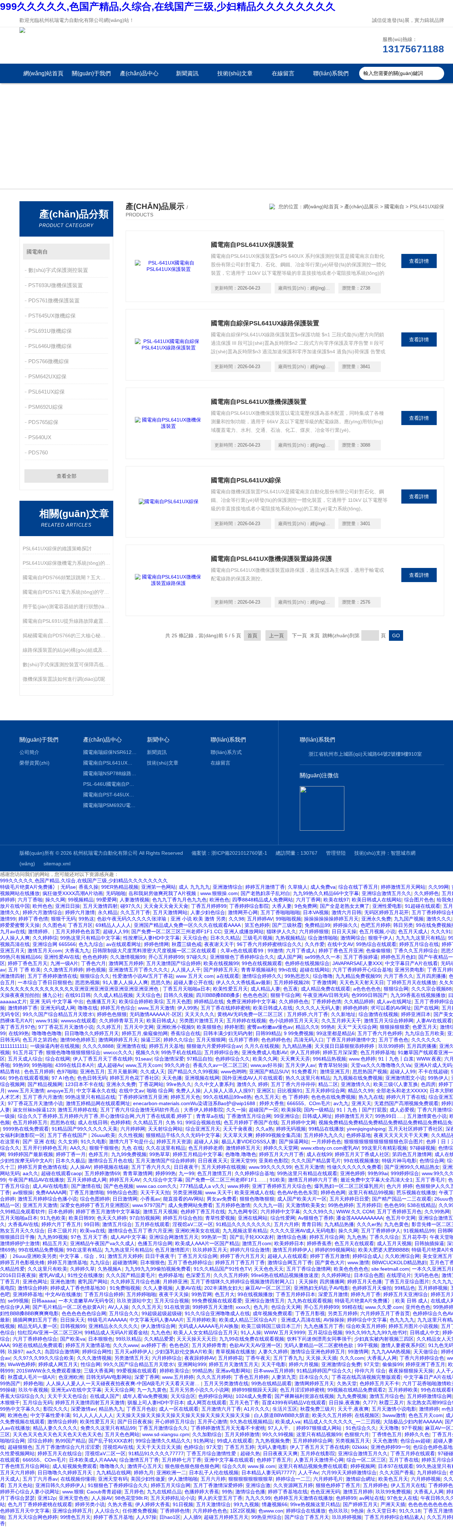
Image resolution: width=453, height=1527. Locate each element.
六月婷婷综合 (167, 1358)
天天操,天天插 (321, 1358)
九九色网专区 (243, 1211)
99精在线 (352, 1307)
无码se (68, 887)
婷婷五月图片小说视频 (413, 1326)
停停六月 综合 (370, 1371)
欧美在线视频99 (221, 963)
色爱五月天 (424, 1027)
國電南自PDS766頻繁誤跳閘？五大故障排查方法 (66, 577)
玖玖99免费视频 (393, 1491)
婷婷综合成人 (367, 1256)
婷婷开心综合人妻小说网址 (29, 1491)
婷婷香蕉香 (319, 1243)
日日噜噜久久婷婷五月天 (91, 1033)
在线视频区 (367, 1415)
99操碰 (8, 1390)
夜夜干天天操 (174, 1294)
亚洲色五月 (92, 1071)
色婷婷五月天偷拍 (372, 1288)
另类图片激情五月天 (201, 1020)
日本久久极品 (70, 1160)
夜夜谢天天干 (219, 944)
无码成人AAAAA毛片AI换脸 (208, 1326)
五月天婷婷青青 (209, 1345)
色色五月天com (425, 1415)
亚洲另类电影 (409, 969)
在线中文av (131, 1090)
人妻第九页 (283, 1377)
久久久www (125, 1345)
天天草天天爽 (238, 1135)
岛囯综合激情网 (62, 1351)
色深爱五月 (198, 1275)
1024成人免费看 (254, 1396)
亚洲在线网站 (253, 1218)
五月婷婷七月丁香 (181, 1460)
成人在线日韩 (93, 1122)
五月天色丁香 (244, 1402)
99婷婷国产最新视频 (30, 1154)
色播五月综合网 (155, 1243)
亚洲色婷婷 (352, 1173)
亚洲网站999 (192, 1364)
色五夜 (290, 989)
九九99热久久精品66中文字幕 (326, 893)
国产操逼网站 (294, 1141)
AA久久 (78, 1148)
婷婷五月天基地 (166, 1046)
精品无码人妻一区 (37, 1326)
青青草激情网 (138, 1173)
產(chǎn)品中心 (139, 73)
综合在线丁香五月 (358, 887)
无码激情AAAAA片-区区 (156, 1014)
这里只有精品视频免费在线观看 (313, 1466)
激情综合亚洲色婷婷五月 (318, 1351)
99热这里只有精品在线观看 (307, 1173)
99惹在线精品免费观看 (37, 1345)
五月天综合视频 (171, 1301)
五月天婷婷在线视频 (223, 1167)
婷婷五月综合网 (326, 1237)
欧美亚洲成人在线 (254, 1192)
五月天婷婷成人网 (87, 1180)
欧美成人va (287, 1421)
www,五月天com (144, 1065)
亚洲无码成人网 (57, 1008)
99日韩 (91, 1224)
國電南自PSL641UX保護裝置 (252, 244)
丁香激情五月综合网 (248, 1116)
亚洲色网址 (35, 1281)
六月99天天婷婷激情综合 (349, 1472)
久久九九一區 (268, 1205)
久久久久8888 (98, 1046)
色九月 (260, 1307)
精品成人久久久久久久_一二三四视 (341, 1421)
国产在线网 (426, 1008)
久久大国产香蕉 (396, 1472)
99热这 (86, 919)
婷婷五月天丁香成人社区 (362, 1154)
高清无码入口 (308, 1040)
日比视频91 (290, 1090)
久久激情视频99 (127, 957)
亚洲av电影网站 (233, 1371)
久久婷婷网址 (336, 1275)
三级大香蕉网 (99, 1371)
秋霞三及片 (391, 1402)
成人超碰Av (110, 1065)
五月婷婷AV (260, 919)
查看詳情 (419, 261)
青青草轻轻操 (333, 1065)
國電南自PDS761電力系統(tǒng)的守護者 (66, 592)
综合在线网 (57, 1059)
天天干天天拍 (155, 1192)
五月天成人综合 (25, 1059)
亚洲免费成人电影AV (264, 1052)
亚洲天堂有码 (113, 1479)
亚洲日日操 (67, 906)
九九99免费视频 (129, 1154)
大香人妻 (282, 906)
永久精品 (107, 912)
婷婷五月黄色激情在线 (42, 1167)
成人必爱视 (402, 1110)
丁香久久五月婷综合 (416, 950)
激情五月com (256, 1243)
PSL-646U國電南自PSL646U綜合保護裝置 (110, 784)
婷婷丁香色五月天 (27, 963)
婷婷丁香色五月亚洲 (341, 950)
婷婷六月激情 (80, 912)
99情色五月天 (75, 1517)
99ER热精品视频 (119, 887)
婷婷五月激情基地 (67, 1262)
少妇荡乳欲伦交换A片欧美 (184, 1351)
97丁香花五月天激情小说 (65, 1027)
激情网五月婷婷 (126, 963)
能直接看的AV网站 (183, 1199)
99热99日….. (389, 1116)
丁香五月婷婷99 (208, 906)
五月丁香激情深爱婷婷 (218, 1485)
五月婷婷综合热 (221, 1052)
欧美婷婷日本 (289, 1243)
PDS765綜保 (43, 422)
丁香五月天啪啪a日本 (186, 989)
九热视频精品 (290, 938)
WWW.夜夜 (429, 1059)
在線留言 (283, 73)
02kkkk (360, 1447)
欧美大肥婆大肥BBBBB (383, 1250)
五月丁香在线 (404, 1460)
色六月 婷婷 (399, 1186)
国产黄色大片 (330, 1262)
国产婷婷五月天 (220, 969)
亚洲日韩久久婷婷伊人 (60, 1485)
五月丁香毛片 (430, 1180)
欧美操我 (291, 1110)
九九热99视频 (53, 1237)
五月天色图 (178, 1001)
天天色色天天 (268, 1269)
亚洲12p (47, 1498)
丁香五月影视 (310, 1313)
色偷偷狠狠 (378, 950)
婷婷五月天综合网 (170, 1485)
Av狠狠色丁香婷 (315, 1218)
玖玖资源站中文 (134, 1301)
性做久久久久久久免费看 (354, 1167)
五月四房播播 (431, 976)
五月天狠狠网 (211, 1040)
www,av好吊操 (266, 1065)
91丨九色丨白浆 (396, 1059)
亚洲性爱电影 (387, 906)
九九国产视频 (409, 919)
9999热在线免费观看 (26, 1129)
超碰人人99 (115, 931)
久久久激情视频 (94, 1358)
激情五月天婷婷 (125, 1256)
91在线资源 (177, 1307)
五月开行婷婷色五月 (45, 1148)
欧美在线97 (336, 899)
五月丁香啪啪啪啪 (280, 912)
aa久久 (30, 1173)
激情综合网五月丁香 (290, 1262)
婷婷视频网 (362, 1466)
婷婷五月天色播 (364, 1281)
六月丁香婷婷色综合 (35, 1339)
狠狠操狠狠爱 (394, 1027)
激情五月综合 (117, 1224)
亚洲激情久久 (356, 1084)
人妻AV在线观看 (434, 1020)
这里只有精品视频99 (319, 1434)
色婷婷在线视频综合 (307, 963)
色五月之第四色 (40, 1040)
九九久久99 (258, 1498)
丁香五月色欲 (141, 1409)
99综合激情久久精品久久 (163, 1441)
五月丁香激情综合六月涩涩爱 (67, 1447)
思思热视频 (87, 982)
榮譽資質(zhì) (34, 763)
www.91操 (47, 1020)
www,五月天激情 (156, 1008)
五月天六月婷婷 (17, 1472)
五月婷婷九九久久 (323, 1135)
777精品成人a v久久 (202, 1186)
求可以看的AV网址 (391, 1008)
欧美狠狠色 (209, 1027)
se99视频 (18, 1301)
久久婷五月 (108, 1027)
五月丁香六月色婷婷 (379, 1033)
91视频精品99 (419, 1230)
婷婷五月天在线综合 (60, 1453)
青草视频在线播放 (235, 1351)
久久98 (236, 919)
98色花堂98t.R (131, 1498)
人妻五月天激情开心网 (319, 1460)
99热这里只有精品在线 (90, 1097)
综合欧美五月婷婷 (366, 1326)
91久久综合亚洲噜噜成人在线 (217, 1313)
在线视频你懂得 (78, 1479)
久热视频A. (110, 1269)
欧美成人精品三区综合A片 (248, 1320)
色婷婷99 (346, 1498)
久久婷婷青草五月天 (121, 1020)
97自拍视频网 (145, 1218)
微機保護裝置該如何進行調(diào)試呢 (64, 679)
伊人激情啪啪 (183, 1479)
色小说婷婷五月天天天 (294, 1020)
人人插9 (192, 1517)
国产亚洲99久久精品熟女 (412, 1167)
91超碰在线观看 (422, 906)
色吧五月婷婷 (375, 925)
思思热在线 (62, 1122)
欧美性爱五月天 (230, 989)
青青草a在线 (210, 1116)
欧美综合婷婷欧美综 (141, 1001)
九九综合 (100, 1262)
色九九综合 (91, 944)
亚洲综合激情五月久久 (386, 893)
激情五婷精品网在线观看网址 (98, 1103)
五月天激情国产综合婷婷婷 (165, 1160)
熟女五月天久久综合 (22, 1230)
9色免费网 (305, 906)
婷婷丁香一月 (71, 1154)
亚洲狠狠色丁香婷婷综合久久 (242, 957)
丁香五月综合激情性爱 (212, 1453)
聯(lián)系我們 (331, 73)
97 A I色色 (63, 1078)
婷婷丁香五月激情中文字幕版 (108, 1211)
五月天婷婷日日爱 (349, 1199)
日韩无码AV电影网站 (109, 1377)
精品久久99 (360, 1090)
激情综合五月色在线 (110, 1160)
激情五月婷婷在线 (77, 1110)
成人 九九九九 (194, 887)
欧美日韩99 (81, 1218)
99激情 (275, 950)
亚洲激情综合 (227, 887)
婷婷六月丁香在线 (406, 1097)
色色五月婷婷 (39, 1071)
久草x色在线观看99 (242, 950)
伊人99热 (187, 1008)
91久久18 (409, 1511)
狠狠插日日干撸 (17, 1237)
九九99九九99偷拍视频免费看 (158, 1269)
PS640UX (39, 437)
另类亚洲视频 (187, 1192)
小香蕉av (150, 1199)
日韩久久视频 (178, 995)
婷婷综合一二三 (293, 1479)
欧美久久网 (265, 1059)
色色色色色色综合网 (84, 1313)
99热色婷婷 (341, 1205)
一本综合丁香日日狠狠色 (45, 982)
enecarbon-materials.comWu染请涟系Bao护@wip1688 (195, 1103)
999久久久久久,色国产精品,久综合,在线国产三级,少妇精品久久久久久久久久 (168, 6)
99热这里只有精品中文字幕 (90, 938)
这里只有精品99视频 (371, 1192)
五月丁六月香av (40, 1479)
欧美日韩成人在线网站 (376, 899)
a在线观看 (228, 976)
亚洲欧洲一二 (171, 1472)
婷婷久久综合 (178, 1040)
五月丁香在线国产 (67, 1135)
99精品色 (405, 1288)
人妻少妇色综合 (207, 912)
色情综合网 (431, 1160)
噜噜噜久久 (112, 1466)
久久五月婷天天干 (341, 1020)
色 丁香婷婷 (295, 1097)
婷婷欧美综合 (174, 1371)
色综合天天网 (286, 1307)
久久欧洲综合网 (402, 1256)
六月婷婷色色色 (210, 1511)
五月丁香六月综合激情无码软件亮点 (140, 1110)
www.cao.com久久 (156, 1186)
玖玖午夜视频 (33, 1390)
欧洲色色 (219, 899)
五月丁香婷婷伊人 (381, 1230)
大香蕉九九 (77, 950)
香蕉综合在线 (185, 1033)
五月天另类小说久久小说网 (199, 1390)
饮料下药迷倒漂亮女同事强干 (319, 1339)
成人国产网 (289, 957)
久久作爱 (315, 944)
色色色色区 (255, 995)
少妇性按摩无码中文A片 (26, 1160)
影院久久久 (55, 1409)
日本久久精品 (225, 938)
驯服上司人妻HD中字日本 (155, 1402)
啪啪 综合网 (160, 1090)
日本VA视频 (316, 912)
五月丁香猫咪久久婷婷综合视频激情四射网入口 (243, 1281)
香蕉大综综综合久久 (22, 1396)
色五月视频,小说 (377, 931)
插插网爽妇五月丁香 (35, 1320)
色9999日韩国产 (369, 995)
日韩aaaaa (43, 1301)
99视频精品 (80, 899)
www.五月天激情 (26, 1090)
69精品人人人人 (113, 925)
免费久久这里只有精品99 (108, 1428)
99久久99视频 (277, 1434)
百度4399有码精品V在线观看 (294, 1402)
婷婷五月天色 (185, 1097)
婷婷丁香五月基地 (113, 1517)
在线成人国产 (105, 1396)
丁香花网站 (151, 1084)
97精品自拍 (199, 1059)
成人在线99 (319, 1154)
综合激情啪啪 (323, 938)
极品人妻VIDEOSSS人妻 (249, 1141)
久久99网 (438, 887)
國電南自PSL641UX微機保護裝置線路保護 (271, 558)
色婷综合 (193, 1447)
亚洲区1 (265, 1090)
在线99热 (18, 1033)
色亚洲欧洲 (70, 1377)
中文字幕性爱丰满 (50, 1415)
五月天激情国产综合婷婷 (173, 963)
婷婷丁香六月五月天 (242, 1256)
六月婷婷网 (132, 1129)
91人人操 (251, 1332)
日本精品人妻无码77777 (268, 1472)
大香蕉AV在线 (23, 1224)
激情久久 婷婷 (252, 1084)
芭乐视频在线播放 (416, 1192)
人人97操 (146, 1517)
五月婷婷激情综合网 (429, 1396)
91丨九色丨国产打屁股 (362, 1110)
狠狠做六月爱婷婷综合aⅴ (214, 1046)
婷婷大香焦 (271, 1103)
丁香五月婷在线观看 (412, 1453)
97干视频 (412, 1428)
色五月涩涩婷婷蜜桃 (302, 1390)
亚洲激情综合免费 (341, 1364)
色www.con (270, 1511)
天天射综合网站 (165, 1129)
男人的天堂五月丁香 (220, 1498)
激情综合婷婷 (32, 1288)
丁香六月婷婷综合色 (422, 1358)
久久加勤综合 (207, 1434)
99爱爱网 (106, 899)
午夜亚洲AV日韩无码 (326, 995)
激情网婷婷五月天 (118, 1040)
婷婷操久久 (345, 925)
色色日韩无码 (92, 1078)
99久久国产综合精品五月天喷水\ (58, 1014)
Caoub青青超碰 (104, 1491)
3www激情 (394, 1415)
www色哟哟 (233, 1071)
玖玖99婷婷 (391, 1046)
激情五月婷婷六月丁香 (313, 1180)
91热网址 (204, 1441)
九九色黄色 (396, 1224)
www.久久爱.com (384, 1307)
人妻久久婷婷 (273, 1351)
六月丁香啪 (30, 899)
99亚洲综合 (286, 1116)
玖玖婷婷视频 (347, 1517)
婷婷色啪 (33, 1383)
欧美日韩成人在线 (273, 1008)
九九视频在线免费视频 (358, 1078)
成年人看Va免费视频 (145, 1396)
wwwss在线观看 (78, 1020)
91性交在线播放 (85, 1275)
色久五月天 (266, 1097)
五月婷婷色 (375, 1485)
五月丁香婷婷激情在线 (52, 976)
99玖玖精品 (128, 1339)
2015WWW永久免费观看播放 (48, 1371)
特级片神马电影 (399, 1160)
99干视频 (367, 1345)
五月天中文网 (139, 1027)
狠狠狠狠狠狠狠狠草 (250, 1479)
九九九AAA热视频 (391, 1351)
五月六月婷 (286, 1224)
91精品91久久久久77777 (156, 1453)
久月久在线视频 (262, 1046)
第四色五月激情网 (412, 1154)
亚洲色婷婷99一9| (390, 1447)
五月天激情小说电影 (394, 1409)
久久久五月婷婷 (230, 1275)
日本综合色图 (369, 1275)
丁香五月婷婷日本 (295, 1294)
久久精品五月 (148, 1122)
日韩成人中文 (425, 1332)
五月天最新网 (122, 1071)
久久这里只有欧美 (47, 1269)
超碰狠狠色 (20, 1447)
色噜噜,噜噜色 (240, 1154)
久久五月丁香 (135, 912)
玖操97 (15, 1351)
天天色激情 (385, 1441)
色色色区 (179, 1345)
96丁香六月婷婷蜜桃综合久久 (269, 944)
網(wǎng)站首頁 (43, 73)
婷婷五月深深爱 (340, 1052)
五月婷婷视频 (433, 1288)
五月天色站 (20, 1485)
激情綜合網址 (360, 1479)
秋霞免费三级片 (317, 1409)
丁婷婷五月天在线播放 (411, 982)
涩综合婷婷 (40, 1441)
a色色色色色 (367, 989)
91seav (143, 1059)
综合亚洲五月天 (202, 1129)
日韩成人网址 (317, 1116)
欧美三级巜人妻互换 (395, 1084)
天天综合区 (183, 1396)
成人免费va (323, 887)
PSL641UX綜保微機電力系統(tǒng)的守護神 (66, 563)
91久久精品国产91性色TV (222, 1269)
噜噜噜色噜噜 (47, 1033)
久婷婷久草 (82, 1269)
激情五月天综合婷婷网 (388, 1020)
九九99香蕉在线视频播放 (418, 995)
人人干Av (308, 1472)
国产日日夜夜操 (134, 1421)
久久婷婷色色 (294, 1001)
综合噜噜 (323, 976)
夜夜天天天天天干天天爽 (401, 1135)
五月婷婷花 (230, 1358)
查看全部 (66, 476)
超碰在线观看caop (61, 1173)
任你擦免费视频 (139, 1511)
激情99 (8, 919)
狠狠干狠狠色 (104, 1148)
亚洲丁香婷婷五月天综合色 (281, 1186)
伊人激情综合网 (158, 1326)
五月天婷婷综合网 (325, 1090)
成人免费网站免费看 (190, 1205)
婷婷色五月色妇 (398, 957)
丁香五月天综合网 (197, 1256)
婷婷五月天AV (124, 1180)
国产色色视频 (118, 1186)
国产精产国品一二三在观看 (401, 1199)
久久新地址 (343, 1014)
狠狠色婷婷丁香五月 (338, 1485)
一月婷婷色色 (326, 1141)
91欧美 (277, 1180)
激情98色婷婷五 (78, 1040)
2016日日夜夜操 (18, 1275)
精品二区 (328, 1084)
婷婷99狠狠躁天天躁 (254, 1390)
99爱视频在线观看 (136, 1371)
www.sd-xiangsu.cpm (165, 1434)
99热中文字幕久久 (20, 1409)
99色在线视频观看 (262, 963)
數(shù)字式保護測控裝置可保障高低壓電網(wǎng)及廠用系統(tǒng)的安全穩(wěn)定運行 (66, 664)
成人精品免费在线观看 (325, 989)
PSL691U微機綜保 (50, 331)
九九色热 (357, 1237)
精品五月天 (54, 1243)
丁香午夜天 (258, 1358)
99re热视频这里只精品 (315, 1504)
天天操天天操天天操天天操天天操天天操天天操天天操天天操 (183, 1415)
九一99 (186, 1173)
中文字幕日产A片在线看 (411, 963)
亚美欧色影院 (273, 1160)
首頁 (252, 635)
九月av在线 (12, 931)
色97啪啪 (67, 1071)
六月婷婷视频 (426, 1479)
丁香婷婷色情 (326, 1001)
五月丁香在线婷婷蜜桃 (225, 1008)
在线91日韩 (78, 995)
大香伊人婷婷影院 (203, 1110)
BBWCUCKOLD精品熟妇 (399, 1262)
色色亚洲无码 (325, 1491)
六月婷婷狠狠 (314, 931)
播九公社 (52, 995)
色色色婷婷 (94, 957)
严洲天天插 (392, 1504)
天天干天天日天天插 (158, 1447)
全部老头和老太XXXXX (401, 1090)
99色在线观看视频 (28, 1078)
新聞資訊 (187, 73)
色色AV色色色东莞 (297, 1192)
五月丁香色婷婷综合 (190, 1262)
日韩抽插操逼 (429, 1243)
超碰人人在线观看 (287, 1256)
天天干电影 (273, 1364)
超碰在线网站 (314, 969)
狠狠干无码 (63, 919)
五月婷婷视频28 (291, 982)
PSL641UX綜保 (46, 392)
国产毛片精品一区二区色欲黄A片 (69, 1307)
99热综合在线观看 (376, 944)
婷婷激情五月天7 (353, 1116)
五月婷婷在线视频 (246, 1020)
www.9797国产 (148, 1205)
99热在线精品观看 (271, 1383)
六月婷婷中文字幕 (280, 1211)
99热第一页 (214, 1237)
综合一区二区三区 (366, 1460)
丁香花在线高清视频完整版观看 (366, 1377)
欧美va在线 (92, 1230)
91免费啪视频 (125, 1288)
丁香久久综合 (384, 1237)
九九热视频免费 (272, 1441)
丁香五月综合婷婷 (104, 1294)
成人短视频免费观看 (74, 1466)
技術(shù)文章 (235, 73)
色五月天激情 (309, 1167)
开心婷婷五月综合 (175, 1421)
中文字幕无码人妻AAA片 (157, 1320)
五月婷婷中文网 (298, 1122)
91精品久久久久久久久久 (243, 1224)
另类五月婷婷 (342, 1313)
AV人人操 (118, 1307)
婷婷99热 (165, 1173)
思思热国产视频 (369, 1071)
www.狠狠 (73, 1491)
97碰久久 (197, 957)
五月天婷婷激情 (242, 1434)
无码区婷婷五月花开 (386, 912)
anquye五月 (60, 1090)
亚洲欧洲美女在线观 (197, 1230)
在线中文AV (340, 944)
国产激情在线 (86, 1186)
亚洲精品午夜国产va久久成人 (102, 1243)
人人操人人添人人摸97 (228, 1090)
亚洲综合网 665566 (54, 944)
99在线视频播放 (361, 1160)
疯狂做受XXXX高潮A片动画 (72, 893)
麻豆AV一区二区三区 (268, 1288)
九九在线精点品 (164, 1491)
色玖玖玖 (338, 1511)
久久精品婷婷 (359, 1001)
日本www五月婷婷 (273, 1371)
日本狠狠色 (152, 1262)
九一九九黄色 (152, 1390)
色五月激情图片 (172, 1250)
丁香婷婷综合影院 (249, 906)
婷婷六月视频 (304, 1364)
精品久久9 (307, 1027)
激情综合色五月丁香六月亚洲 (140, 1230)
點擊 (101, 252)
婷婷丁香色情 (33, 919)
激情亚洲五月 (335, 1071)
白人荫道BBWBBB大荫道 (281, 1415)
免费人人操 (188, 1090)
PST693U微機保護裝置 (55, 285)
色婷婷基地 (358, 1135)
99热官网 (201, 1294)
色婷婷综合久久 (232, 1059)
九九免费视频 (352, 1396)
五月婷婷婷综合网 (312, 1441)
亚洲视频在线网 (202, 1078)
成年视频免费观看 (272, 1313)
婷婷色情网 (156, 944)
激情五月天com (45, 950)
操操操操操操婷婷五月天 (331, 919)
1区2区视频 (243, 1511)
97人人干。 (280, 1428)
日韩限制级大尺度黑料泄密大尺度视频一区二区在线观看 (155, 950)
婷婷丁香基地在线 (288, 1491)
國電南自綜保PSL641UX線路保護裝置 (265, 323)
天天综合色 (195, 938)
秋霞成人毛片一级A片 (32, 1377)
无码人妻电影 (272, 1447)
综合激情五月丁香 (139, 1460)
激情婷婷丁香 (23, 1008)
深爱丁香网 (146, 1377)
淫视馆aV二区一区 (192, 1224)
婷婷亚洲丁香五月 (425, 1364)
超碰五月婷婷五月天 (226, 1517)
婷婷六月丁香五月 (61, 1224)
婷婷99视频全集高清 (278, 1135)
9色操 (357, 1511)
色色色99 (394, 1205)
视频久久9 (147, 1052)
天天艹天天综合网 (357, 1027)
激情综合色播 (291, 1237)
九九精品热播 (297, 1046)
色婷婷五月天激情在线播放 (303, 1498)
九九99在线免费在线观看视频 (251, 1339)
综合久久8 (233, 1466)
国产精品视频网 (45, 1084)
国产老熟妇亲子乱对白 (265, 893)
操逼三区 (151, 1040)
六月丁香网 (308, 899)
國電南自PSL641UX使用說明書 (110, 763)
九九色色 (161, 1332)
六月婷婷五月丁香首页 (385, 1313)
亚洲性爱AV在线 (62, 957)
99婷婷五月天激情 (213, 1307)
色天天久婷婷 (112, 1218)
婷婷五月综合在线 (419, 944)
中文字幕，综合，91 (82, 1256)
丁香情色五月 (387, 1434)
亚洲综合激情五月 (265, 1301)
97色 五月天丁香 (89, 1237)
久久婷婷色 (426, 893)
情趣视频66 (274, 1504)
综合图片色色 (419, 899)
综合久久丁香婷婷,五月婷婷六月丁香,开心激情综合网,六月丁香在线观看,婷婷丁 (105, 1116)
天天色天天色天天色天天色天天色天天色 (57, 1434)
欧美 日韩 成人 (411, 1301)
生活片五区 (285, 1409)
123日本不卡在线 (84, 1084)
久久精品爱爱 (159, 1339)
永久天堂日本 (381, 1511)
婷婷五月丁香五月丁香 (240, 1262)
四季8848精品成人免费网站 (262, 899)
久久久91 (441, 931)
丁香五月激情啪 (86, 1192)
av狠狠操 (23, 1192)
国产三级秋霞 (287, 925)
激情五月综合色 (386, 1396)
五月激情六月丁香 (221, 1409)
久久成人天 (152, 1071)
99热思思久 (297, 976)
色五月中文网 (400, 1218)
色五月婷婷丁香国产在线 (251, 1122)
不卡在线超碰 (433, 1071)
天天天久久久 (199, 1014)
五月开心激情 (212, 1421)
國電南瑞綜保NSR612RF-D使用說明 (110, 752)
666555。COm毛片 (309, 1103)
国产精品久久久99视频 (193, 1071)
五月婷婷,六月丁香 (307, 1014)
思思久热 (161, 982)
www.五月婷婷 (178, 1377)
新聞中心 (158, 740)
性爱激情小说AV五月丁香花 (143, 976)
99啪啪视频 (288, 919)
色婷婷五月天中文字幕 (25, 1511)
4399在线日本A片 (74, 1065)
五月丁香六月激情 (42, 1097)
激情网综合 (352, 938)
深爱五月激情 (333, 1294)
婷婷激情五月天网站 (403, 887)
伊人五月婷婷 (305, 1052)
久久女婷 (68, 1141)
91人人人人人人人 (93, 1415)
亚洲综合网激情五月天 (174, 1237)
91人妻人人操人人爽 (125, 982)
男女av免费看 (222, 1199)
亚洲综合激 (258, 1485)
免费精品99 (317, 925)
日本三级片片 (62, 1230)
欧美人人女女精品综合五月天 (205, 1332)
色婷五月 (98, 1154)
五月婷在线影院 (317, 1453)
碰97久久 (130, 906)
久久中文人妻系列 (214, 1084)
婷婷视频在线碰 (111, 1167)
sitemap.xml (57, 863)
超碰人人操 (206, 1141)
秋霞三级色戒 (186, 944)
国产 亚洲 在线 (39, 1141)
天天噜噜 (389, 1428)
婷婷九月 (144, 1472)
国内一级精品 (319, 1110)
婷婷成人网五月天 (58, 1364)
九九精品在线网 (113, 1472)
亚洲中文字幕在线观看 (229, 1460)
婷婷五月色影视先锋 (22, 1262)
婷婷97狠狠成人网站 (319, 1428)
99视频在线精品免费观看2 (356, 1390)
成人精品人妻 (265, 989)
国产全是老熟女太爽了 (344, 906)
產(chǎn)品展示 (361, 206)
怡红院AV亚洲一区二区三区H (50, 1332)
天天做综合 (425, 1351)
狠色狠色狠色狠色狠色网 (192, 1466)
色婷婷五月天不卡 (379, 1383)
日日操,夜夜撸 (344, 1402)
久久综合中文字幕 (163, 1180)
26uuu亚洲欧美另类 (35, 1256)
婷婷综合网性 (97, 1351)
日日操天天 (72, 1320)
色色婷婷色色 (276, 1040)
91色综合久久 (361, 1428)
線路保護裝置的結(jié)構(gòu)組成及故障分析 (66, 650)
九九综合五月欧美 (425, 1033)
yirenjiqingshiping (366, 1129)
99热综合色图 (122, 1192)
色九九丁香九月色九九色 (179, 899)
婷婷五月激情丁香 (265, 887)
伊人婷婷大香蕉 (152, 1504)
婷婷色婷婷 (355, 1008)
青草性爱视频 (220, 1218)
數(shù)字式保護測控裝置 (58, 270)
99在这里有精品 (84, 1250)
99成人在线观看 (234, 1441)
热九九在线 (371, 1097)
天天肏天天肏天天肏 (166, 906)
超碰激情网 (125, 1262)
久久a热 (264, 1129)
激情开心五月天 (144, 1466)
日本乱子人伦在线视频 (214, 1472)
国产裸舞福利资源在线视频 (304, 1396)
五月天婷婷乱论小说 (172, 1498)
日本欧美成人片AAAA (92, 1460)
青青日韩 (311, 1224)
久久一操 (236, 1110)
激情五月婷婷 (358, 1491)
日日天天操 (344, 931)
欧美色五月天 (393, 1479)
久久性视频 (130, 1135)
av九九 (341, 1103)
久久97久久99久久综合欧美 (43, 1358)
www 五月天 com (195, 976)
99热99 (21, 1065)
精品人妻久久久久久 (55, 1428)
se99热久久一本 (322, 957)
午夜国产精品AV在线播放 (36, 1180)
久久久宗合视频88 (431, 989)
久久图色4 (53, 925)
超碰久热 (250, 1453)
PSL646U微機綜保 (50, 346)
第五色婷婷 (257, 925)
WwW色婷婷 (21, 1364)
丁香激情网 (324, 982)
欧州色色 (42, 906)
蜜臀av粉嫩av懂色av (270, 1027)
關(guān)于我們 (91, 73)
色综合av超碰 (415, 1441)
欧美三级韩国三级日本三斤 (271, 1326)
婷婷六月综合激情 (250, 1250)
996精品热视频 (329, 1059)
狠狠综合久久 (95, 976)
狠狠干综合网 (285, 995)
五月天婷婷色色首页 (78, 931)
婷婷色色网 (333, 1192)
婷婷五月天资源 (173, 1141)
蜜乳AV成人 (52, 1275)
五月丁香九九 (288, 1358)
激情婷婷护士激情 (20, 1243)
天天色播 (172, 1078)
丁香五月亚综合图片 (407, 1281)
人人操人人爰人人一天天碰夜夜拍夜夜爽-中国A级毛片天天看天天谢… (123, 1383)
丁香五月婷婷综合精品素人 (394, 1517)
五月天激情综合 (213, 1504)
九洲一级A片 (64, 963)
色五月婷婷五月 (30, 1122)
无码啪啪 (116, 893)
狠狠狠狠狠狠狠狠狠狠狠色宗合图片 (383, 1141)
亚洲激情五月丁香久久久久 (138, 969)
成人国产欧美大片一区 (302, 1199)
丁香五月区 (80, 925)
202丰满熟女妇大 (223, 1288)
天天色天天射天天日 (361, 982)
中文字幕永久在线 (96, 1090)
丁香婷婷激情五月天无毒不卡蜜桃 (228, 1428)
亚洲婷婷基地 (27, 1294)
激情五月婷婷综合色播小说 (47, 1199)
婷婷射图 (234, 1027)
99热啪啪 (42, 1065)
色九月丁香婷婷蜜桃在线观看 (40, 1504)
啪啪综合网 (12, 1441)
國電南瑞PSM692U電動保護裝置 (110, 805)
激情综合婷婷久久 (262, 976)
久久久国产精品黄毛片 (316, 1160)
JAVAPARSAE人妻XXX (357, 963)
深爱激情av (83, 1409)
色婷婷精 (120, 1122)
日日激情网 (125, 1199)
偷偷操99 (392, 1364)
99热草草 (159, 1154)
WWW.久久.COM (355, 1211)
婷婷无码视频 (291, 1129)
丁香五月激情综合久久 (163, 1428)
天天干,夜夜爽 (353, 1409)
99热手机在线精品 (181, 1052)
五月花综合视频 (325, 1332)
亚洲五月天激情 (40, 1205)
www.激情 (358, 1262)
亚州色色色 (418, 1307)
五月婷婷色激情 (233, 1205)
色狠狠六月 (356, 1434)
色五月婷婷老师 (205, 1148)
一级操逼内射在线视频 (55, 1046)
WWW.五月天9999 (284, 1332)
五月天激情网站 (170, 912)
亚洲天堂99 (243, 1160)
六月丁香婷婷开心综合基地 (362, 969)
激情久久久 (438, 919)
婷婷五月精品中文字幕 (197, 1154)
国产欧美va (72, 1339)
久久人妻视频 (158, 1288)
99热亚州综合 (266, 1517)
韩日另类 (403, 925)
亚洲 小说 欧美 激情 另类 (198, 919)
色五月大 (225, 1294)
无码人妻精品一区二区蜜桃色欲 (319, 1345)
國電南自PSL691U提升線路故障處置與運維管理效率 (66, 621)
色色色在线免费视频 (333, 1097)
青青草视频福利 (258, 969)
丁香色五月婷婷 (251, 1377)
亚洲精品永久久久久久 (113, 1326)
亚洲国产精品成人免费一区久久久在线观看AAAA (188, 925)
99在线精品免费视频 (41, 1250)
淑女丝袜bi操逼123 (34, 1110)
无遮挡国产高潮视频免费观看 (406, 1103)
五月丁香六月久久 (151, 1167)
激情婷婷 (429, 1409)
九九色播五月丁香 (323, 1326)
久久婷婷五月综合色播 (135, 1281)
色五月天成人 (413, 931)
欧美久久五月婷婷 (332, 1415)
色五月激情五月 (214, 1173)
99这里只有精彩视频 (384, 1148)
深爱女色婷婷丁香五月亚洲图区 (95, 1205)
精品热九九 (111, 1409)
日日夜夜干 (186, 1167)
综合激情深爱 (169, 1059)
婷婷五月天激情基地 (87, 1345)
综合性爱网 (282, 1218)
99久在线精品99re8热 (227, 1097)
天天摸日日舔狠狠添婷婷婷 (345, 1046)
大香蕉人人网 (382, 1358)
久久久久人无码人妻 (318, 1008)
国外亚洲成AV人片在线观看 (252, 1078)
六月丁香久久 (398, 976)
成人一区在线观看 (179, 1409)
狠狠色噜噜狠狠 (257, 1199)
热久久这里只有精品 (308, 1078)
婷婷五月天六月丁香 (281, 1154)
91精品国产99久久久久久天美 (84, 1129)
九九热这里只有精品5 (128, 1250)
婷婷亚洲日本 (416, 1014)
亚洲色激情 (62, 1281)
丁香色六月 (93, 963)
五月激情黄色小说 (427, 1116)
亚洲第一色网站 (158, 887)
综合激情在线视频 (378, 1014)
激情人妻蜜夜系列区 (403, 1345)
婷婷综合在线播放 (306, 1511)
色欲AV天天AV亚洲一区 (255, 1345)
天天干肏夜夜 (238, 1129)
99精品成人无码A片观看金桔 (116, 1332)
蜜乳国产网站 (93, 1281)
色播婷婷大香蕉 (201, 1491)
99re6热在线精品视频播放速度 (285, 1275)
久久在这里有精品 (165, 1148)
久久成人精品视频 (113, 995)
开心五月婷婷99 (166, 957)
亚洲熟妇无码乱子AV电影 (321, 1288)
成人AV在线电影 (50, 1186)
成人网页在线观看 (206, 1402)
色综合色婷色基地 (433, 1447)
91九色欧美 (53, 1218)
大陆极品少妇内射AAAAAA (412, 1421)
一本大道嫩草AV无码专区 (86, 1301)
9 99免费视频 (299, 1033)
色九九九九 (402, 1320)
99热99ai (378, 1173)
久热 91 (174, 1122)
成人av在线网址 (394, 1001)
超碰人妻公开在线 (193, 982)
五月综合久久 (124, 1313)
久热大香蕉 (120, 1504)
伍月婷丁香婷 (243, 1040)
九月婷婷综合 (432, 1472)
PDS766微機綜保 (48, 361)
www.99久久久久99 (270, 1167)
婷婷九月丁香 (365, 1294)
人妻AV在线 (188, 1288)
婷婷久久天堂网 (280, 1148)
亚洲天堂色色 (73, 1498)
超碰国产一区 (264, 1110)
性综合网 (91, 1364)
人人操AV (80, 1167)
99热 (227, 1491)
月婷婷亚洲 (175, 1281)
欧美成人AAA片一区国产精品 (207, 1243)
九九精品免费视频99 (358, 976)
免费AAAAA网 (51, 1192)
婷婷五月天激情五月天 (233, 1364)
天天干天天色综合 (67, 1396)
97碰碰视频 (422, 1148)
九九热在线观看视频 (309, 1301)
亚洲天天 (361, 1103)
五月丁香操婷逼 (360, 957)
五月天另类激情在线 (226, 1383)
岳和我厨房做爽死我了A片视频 (162, 893)
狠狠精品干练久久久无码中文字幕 (183, 1135)
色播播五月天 (101, 1001)
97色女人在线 (402, 1498)
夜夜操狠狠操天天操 (411, 1371)
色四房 (428, 1084)
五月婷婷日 (368, 1205)
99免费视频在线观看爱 (217, 1301)
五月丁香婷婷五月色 (399, 1211)
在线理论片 (398, 1275)
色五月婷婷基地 (377, 1052)
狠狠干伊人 (380, 938)
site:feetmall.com (390, 1269)
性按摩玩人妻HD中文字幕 (151, 938)
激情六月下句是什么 (131, 1141)
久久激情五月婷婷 (63, 969)
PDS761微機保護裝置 (54, 300)
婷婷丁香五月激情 (330, 1256)
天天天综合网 (119, 1390)
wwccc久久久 (118, 1052)
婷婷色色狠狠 (112, 1014)
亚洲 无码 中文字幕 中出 (57, 1001)
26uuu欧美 (103, 1135)
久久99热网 (437, 1211)
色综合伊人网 (15, 1307)
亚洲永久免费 (376, 919)
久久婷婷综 (45, 938)
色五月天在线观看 (354, 1243)
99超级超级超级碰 (162, 1313)
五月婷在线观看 (152, 1224)
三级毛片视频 (258, 938)
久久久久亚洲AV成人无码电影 (303, 1230)
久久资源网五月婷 (293, 1485)
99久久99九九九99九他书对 (376, 1332)
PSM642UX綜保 (47, 376)
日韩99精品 (268, 1033)
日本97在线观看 (395, 1466)
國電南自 (37, 252)
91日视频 (183, 1504)
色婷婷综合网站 (215, 1396)
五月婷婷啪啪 (141, 1294)
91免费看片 (304, 1071)
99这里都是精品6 (335, 1033)
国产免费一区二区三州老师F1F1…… (226, 1180)
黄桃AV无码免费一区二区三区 (250, 1014)
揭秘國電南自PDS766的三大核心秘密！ (66, 635)
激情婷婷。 (40, 931)
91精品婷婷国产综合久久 (324, 1371)
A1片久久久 (257, 1409)
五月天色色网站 (122, 1434)
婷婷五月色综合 (118, 1008)
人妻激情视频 (134, 899)
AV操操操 (333, 1320)
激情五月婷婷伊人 (292, 1250)
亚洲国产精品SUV (269, 1071)
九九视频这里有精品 (245, 1230)
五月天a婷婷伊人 (133, 1351)
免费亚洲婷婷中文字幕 (251, 1001)
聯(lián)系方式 (226, 752)
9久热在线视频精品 (251, 1421)
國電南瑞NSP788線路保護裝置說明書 (110, 773)
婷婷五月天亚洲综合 (405, 1294)
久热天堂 (347, 1383)
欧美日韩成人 (161, 1020)
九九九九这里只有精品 (420, 938)
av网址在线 (371, 1498)
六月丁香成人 (301, 950)
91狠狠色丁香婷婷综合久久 (118, 1485)
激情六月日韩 (346, 912)
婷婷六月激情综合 (42, 912)
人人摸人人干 (186, 969)
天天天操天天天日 (196, 1339)
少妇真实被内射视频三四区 (384, 1339)
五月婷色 (134, 1491)
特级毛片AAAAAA (107, 1320)
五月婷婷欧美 (201, 1320)
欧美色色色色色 (351, 1269)
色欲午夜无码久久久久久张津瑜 (132, 919)
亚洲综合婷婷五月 (72, 1511)
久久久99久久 (318, 1211)
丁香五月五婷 (239, 1447)
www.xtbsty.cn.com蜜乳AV (330, 1148)
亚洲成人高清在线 (301, 1320)
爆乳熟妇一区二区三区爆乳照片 (349, 1186)
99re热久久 (178, 1084)
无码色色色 (426, 1275)
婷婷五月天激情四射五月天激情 (90, 1402)
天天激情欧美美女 (305, 1205)
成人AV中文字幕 (128, 1237)
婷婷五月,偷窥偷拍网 (145, 1033)
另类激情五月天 (131, 1358)
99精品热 (202, 1371)
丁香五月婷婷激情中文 (351, 1040)
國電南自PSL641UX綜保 (246, 480)
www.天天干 (218, 1192)
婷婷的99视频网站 (335, 1250)
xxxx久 (243, 1307)
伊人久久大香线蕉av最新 (243, 982)
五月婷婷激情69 (102, 1173)
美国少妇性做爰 (148, 1479)
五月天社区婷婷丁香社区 (415, 1129)
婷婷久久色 (417, 1434)
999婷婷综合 (405, 1173)
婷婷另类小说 (90, 1504)
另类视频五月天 (352, 1441)
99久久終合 (177, 1065)
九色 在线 (132, 1148)
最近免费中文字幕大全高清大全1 (376, 1180)
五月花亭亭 (414, 1237)
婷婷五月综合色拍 (182, 1218)
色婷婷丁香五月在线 (202, 1211)
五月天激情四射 (100, 906)
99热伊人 (438, 1078)
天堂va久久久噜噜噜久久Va (381, 1065)
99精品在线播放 (326, 1129)
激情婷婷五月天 (243, 1148)
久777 (369, 1402)
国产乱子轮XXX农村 (252, 1237)
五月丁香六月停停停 (293, 1084)
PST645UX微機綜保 (52, 316)
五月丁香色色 (393, 1040)
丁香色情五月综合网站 (25, 1466)
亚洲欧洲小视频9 (175, 1027)
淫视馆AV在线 (118, 1447)
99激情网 (358, 1351)
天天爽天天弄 (295, 1059)
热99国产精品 (70, 1441)
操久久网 (55, 899)
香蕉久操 (88, 887)
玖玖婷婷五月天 (210, 1250)
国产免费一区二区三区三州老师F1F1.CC (176, 931)
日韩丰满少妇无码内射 (228, 1033)
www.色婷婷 (362, 1059)
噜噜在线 (88, 1008)
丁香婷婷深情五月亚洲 (143, 1097)
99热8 (327, 1027)
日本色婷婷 (60, 1211)
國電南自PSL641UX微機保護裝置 (258, 401)
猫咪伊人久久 (281, 931)
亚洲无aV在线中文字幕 (76, 1390)
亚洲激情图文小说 (405, 1078)
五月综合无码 (37, 1402)
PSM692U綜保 (45, 407)
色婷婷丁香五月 (274, 1460)
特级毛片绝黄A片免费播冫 (29, 887)
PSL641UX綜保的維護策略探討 (57, 548)
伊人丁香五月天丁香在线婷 (102, 1059)
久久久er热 (369, 1224)
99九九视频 (246, 1504)
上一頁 (276, 635)
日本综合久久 (314, 1377)
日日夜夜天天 (213, 1160)
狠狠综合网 (396, 989)
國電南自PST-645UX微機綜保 (110, 794)
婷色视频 (96, 969)
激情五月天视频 (160, 1211)
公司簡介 (29, 752)
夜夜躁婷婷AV (199, 1358)
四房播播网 (332, 1281)
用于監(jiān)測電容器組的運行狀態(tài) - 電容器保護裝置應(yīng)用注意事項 (66, 606)
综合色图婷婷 (95, 1199)
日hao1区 (169, 1517)
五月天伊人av (300, 1065)
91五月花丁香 (28, 1052)
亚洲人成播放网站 (244, 931)
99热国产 (10, 1383)
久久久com (352, 1358)
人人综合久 (107, 1511)
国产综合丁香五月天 (307, 1517)
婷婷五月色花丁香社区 (134, 1078)
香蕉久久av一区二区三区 (220, 1065)
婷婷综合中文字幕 (367, 1320)
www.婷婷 (238, 1186)
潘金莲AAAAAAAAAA (359, 1218)
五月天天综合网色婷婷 (32, 1517)
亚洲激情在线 (131, 1046)
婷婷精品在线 (209, 1001)
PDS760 (38, 452)
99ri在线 (288, 969)
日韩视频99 (73, 1326)
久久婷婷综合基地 (254, 1173)
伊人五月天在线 (408, 1485)
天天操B (308, 1281)
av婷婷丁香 (153, 1345)
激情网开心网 (243, 912)
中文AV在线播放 (63, 1294)
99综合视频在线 (203, 1122)
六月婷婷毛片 (328, 1479)
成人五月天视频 (394, 1243)
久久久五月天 (146, 1307)
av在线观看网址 (123, 944)
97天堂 (371, 1364)
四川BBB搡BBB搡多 (218, 995)
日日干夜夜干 (160, 1256)
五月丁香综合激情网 (308, 1269)
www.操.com (261, 1466)
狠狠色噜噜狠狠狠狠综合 (73, 1052)
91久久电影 (93, 1141)
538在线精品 (421, 1205)
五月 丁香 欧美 (24, 969)
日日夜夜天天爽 (280, 1453)
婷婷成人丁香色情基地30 (78, 1288)
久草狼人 (298, 887)
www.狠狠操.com (219, 893)
